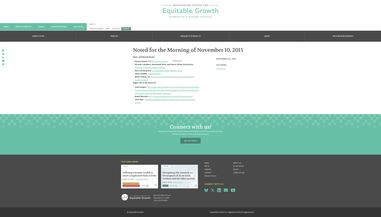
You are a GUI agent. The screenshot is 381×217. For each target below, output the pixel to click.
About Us (237, 163)
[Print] (3, 64)
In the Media (238, 166)
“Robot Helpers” (154, 73)
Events (108, 28)
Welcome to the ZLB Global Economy (150, 67)
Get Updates (115, 28)
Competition (38, 36)
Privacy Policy (210, 176)
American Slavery (161, 61)
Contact (208, 173)
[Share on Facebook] (3, 50)
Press (206, 166)
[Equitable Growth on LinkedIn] (219, 190)
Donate (126, 29)
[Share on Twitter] (3, 54)
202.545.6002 (163, 200)
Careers (207, 169)
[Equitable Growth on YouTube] (233, 190)
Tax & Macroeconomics (343, 36)
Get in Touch (190, 141)
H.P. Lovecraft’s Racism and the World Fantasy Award (171, 96)
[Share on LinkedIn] (3, 57)
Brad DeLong (220, 68)
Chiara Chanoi (178, 182)
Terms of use (239, 173)
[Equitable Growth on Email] (226, 190)
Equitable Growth (141, 179)
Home (206, 163)
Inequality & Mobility (190, 36)
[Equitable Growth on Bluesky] (206, 190)
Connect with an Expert (96, 28)
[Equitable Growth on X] (213, 190)
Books (236, 169)
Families (114, 36)
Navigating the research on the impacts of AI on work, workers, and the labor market (179, 175)
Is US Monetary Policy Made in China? (167, 70)
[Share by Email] (3, 60)
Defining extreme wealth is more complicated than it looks (139, 174)
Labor (267, 36)
